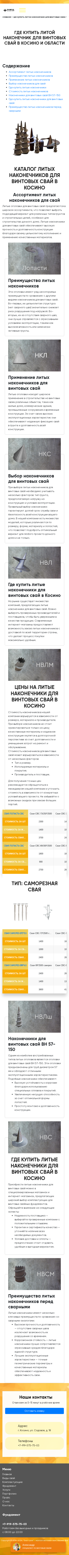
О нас (6, 1501)
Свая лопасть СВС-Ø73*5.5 (18, 813)
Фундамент (9, 1485)
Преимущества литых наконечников (31, 75)
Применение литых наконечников (29, 79)
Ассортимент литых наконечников (30, 71)
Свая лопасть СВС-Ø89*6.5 (18, 846)
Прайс (6, 1497)
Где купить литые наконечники (27, 87)
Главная (6, 17)
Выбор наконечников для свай (27, 83)
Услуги (6, 1489)
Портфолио (9, 1493)
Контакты (8, 1505)
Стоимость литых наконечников (28, 91)
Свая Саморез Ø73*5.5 (15, 933)
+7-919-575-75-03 (28, 1445)
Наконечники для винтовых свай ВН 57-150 (34, 95)
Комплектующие (12, 1482)
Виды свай (8, 1478)
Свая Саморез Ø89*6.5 (15, 965)
